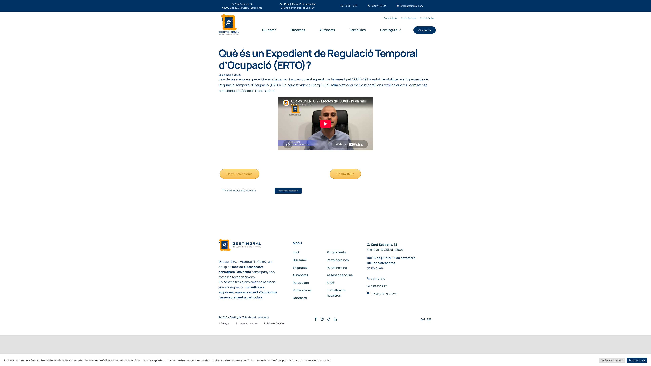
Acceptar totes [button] (637, 360)
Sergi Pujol (320, 85)
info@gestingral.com (384, 293)
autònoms (244, 90)
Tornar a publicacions (239, 190)
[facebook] (315, 319)
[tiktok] (328, 319)
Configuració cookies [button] (612, 360)
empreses (227, 90)
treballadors (264, 90)
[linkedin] (335, 319)
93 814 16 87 (378, 279)
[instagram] (322, 319)
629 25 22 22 (379, 286)
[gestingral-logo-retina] (229, 16)
